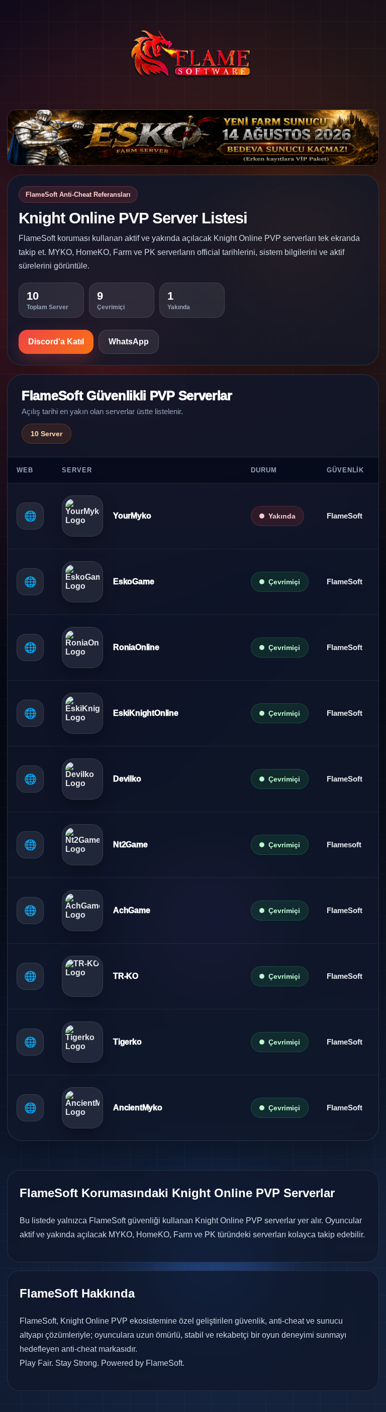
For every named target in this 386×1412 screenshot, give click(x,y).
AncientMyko (137, 1107)
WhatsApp (129, 341)
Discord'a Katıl (56, 341)
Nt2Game (130, 844)
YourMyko (132, 515)
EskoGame (133, 581)
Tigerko (127, 1042)
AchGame (131, 910)
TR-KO (125, 976)
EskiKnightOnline (145, 713)
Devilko (127, 779)
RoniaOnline (136, 647)
